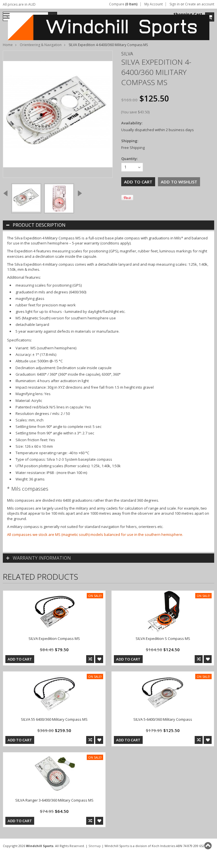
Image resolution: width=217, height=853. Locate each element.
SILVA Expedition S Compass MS (163, 638)
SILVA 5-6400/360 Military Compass (162, 719)
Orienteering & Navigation (41, 44)
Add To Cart (20, 659)
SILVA (127, 54)
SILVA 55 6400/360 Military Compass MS (54, 719)
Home (8, 44)
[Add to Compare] (90, 659)
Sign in (175, 4)
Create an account (199, 4)
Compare (123, 4)
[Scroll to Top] (208, 845)
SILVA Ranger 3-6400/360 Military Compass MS (54, 800)
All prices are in (19, 4)
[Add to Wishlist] (99, 659)
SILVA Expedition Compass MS (54, 638)
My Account (153, 4)
